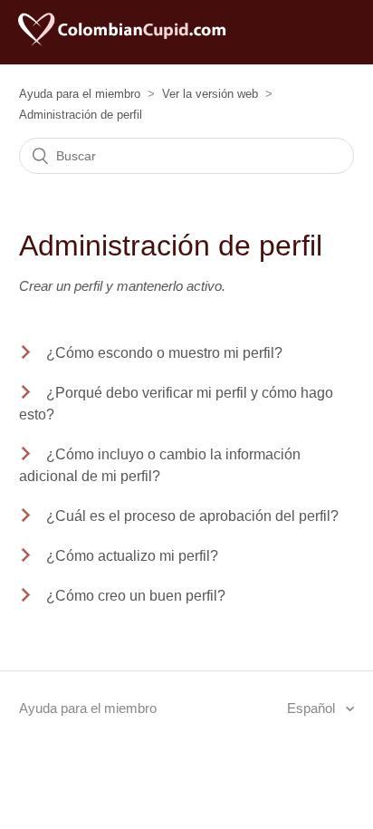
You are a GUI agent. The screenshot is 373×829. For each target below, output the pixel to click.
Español (313, 708)
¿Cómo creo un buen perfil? (135, 595)
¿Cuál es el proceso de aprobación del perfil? (192, 516)
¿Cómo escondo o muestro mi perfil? (164, 353)
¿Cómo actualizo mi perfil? (132, 556)
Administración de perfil (80, 114)
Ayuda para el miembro (79, 94)
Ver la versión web (210, 94)
